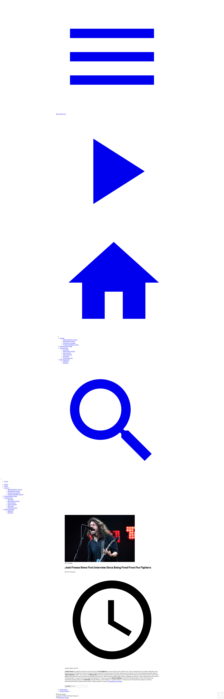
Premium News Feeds (65, 346)
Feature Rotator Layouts (70, 339)
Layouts (61, 338)
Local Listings (63, 348)
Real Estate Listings (69, 351)
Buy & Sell (66, 349)
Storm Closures (67, 354)
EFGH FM (65, 363)
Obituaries (66, 356)
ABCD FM (65, 361)
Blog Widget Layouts (69, 341)
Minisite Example (64, 359)
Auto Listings (67, 353)
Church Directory (68, 358)
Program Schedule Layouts (71, 344)
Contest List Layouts (69, 343)
